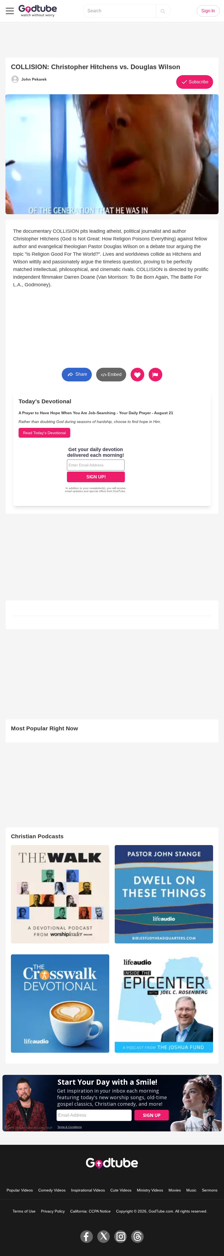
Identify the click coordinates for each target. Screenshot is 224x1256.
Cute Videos (120, 1190)
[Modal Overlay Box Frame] (96, 470)
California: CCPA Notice (90, 1211)
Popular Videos (20, 1190)
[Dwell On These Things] (164, 894)
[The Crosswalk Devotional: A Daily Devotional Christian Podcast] (60, 1003)
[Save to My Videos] (137, 374)
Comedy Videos (52, 1190)
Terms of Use (24, 1211)
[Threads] (137, 1236)
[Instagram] (120, 1236)
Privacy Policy (53, 1211)
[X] (103, 1236)
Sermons (209, 1190)
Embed (114, 374)
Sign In (208, 10)
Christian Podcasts (37, 836)
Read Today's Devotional (44, 433)
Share (80, 374)
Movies (175, 1190)
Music (191, 1190)
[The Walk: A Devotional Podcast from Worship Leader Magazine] (60, 894)
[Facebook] (86, 1236)
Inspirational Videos (88, 1190)
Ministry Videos (150, 1190)
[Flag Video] (155, 374)
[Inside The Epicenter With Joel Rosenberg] (164, 1003)
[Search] (163, 11)
